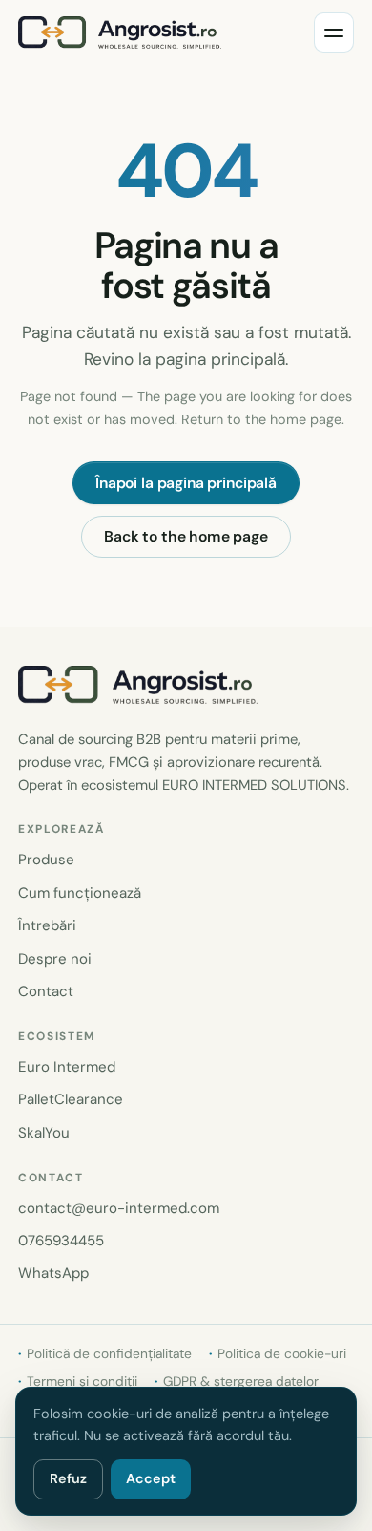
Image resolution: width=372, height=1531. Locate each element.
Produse (46, 859)
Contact (45, 991)
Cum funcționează (79, 893)
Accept (151, 1478)
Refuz (68, 1478)
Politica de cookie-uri (281, 1353)
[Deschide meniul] (334, 32)
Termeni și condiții (82, 1381)
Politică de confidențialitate (109, 1353)
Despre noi (55, 958)
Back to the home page (186, 536)
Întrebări (47, 925)
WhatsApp (53, 1273)
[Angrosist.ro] (119, 32)
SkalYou (44, 1132)
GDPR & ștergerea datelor (241, 1381)
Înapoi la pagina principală (186, 483)
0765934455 (61, 1240)
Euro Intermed (66, 1066)
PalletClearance (70, 1099)
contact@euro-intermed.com (118, 1208)
